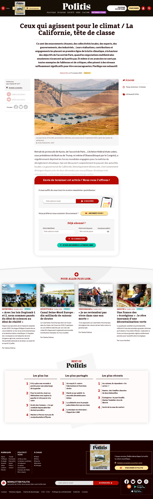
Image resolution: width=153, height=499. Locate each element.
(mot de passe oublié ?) (104, 228)
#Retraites (37, 463)
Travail (11, 457)
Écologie (61, 12)
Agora (3, 457)
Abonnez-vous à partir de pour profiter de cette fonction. (17, 96)
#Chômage (37, 465)
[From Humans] (129, 486)
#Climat (129, 94)
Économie (12, 459)
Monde (3, 470)
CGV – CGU (45, 492)
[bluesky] (133, 481)
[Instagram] (146, 481)
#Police (36, 459)
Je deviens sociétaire (24, 461)
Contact (4, 492)
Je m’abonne (22, 463)
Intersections (98, 12)
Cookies (85, 492)
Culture (86, 12)
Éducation (12, 461)
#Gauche (37, 461)
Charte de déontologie (31, 492)
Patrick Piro (64, 73)
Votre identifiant (49, 228)
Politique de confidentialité (61, 492)
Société (70, 12)
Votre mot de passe (85, 228)
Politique (51, 12)
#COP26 (135, 94)
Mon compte (22, 472)
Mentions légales (15, 492)
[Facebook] (126, 481)
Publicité (76, 492)
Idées (78, 12)
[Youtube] (139, 481)
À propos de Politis (24, 470)
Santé (11, 463)
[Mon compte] (143, 8)
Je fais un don (22, 459)
